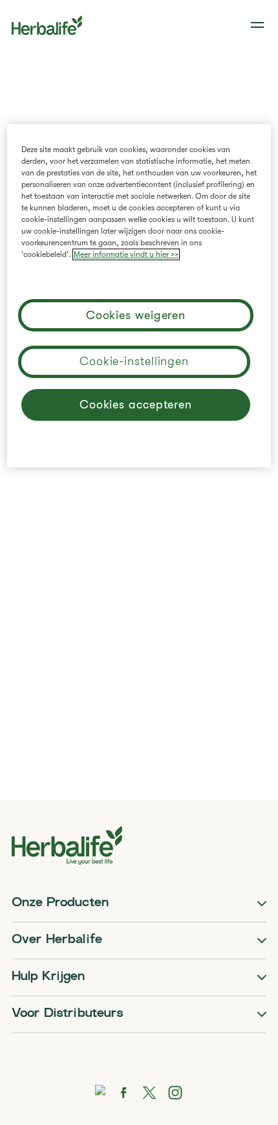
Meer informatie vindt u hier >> (126, 254)
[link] (258, 25)
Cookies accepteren (136, 405)
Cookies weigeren (136, 315)
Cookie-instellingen (134, 361)
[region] (139, 295)
